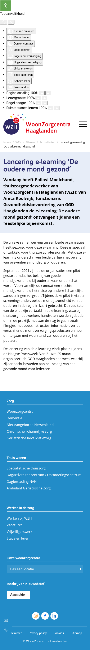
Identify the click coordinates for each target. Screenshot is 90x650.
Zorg (10, 401)
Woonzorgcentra (20, 411)
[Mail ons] (6, 620)
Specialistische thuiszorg (26, 468)
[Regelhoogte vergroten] (45, 103)
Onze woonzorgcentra (23, 558)
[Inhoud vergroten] (48, 93)
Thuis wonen (16, 458)
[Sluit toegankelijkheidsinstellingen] (11, 22)
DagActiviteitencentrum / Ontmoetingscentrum (44, 475)
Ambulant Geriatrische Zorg (29, 488)
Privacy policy (38, 633)
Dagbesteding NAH (22, 481)
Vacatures (15, 525)
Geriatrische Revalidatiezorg (29, 438)
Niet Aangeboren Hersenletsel (30, 424)
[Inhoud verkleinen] (42, 93)
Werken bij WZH (19, 518)
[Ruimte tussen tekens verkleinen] (50, 108)
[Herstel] (3, 22)
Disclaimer (15, 633)
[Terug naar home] (39, 124)
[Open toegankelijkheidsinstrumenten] (5, 5)
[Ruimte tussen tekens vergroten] (56, 108)
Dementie (14, 418)
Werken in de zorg (20, 508)
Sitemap (76, 633)
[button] (83, 124)
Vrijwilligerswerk (19, 531)
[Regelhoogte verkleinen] (38, 103)
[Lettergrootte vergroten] (44, 98)
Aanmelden (18, 595)
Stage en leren (18, 538)
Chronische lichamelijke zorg (29, 431)
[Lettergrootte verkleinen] (38, 98)
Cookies (59, 633)
